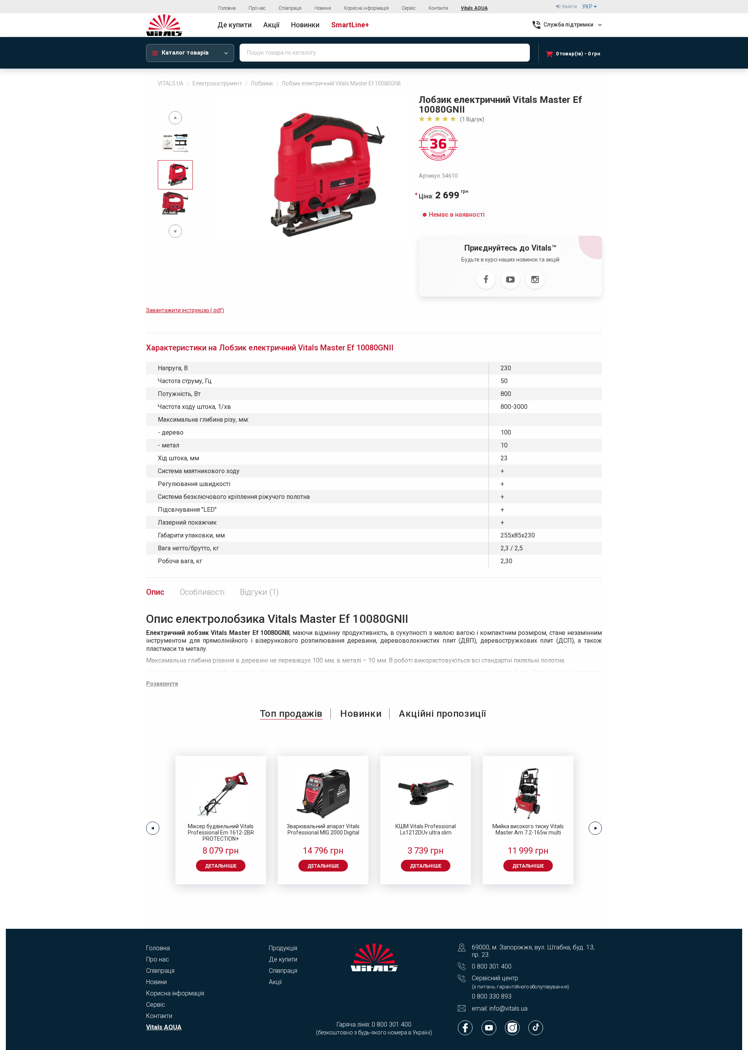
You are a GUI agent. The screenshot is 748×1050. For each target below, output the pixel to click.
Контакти (438, 8)
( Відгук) (472, 119)
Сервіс (409, 8)
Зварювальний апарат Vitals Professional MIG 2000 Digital (323, 829)
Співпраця (290, 8)
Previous (175, 117)
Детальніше (220, 866)
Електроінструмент (217, 83)
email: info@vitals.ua (499, 1008)
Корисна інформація (366, 8)
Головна (227, 8)
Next (175, 231)
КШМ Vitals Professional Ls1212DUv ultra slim (425, 829)
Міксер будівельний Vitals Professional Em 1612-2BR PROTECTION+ (221, 832)
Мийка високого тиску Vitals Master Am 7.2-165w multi (528, 829)
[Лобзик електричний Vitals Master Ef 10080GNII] (311, 168)
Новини (322, 8)
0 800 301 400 (492, 966)
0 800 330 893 (492, 996)
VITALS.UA (170, 83)
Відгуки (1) (259, 592)
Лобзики (262, 83)
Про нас (257, 8)
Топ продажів (291, 713)
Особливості (202, 592)
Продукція (283, 948)
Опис (155, 592)
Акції (275, 982)
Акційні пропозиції (442, 713)
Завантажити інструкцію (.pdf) (185, 310)
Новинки (360, 713)
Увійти (568, 6)
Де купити (283, 959)
